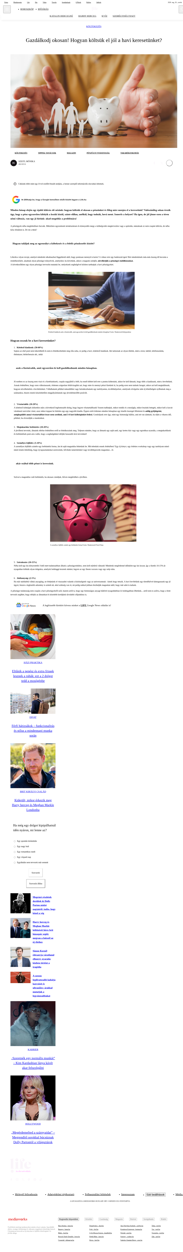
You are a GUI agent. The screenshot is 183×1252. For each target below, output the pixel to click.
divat (32, 717)
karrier (33, 1049)
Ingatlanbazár (66, 2)
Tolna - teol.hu (156, 1226)
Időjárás (43, 9)
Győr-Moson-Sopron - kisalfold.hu (100, 1233)
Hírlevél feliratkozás (26, 1194)
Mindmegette (17, 2)
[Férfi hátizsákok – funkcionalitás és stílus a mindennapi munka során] (32, 701)
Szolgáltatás (148, 1219)
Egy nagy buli (23, 846)
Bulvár (133, 1219)
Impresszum (128, 1194)
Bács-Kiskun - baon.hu (65, 1226)
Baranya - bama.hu (64, 1229)
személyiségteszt (124, 16)
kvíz (104, 16)
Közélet (88, 1219)
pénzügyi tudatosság (98, 153)
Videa (44, 2)
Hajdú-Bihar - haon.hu (96, 1237)
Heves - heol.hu (94, 1240)
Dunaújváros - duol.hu (96, 1226)
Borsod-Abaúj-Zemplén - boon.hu (69, 1237)
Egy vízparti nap (24, 857)
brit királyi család (33, 791)
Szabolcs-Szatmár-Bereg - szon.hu (131, 1240)
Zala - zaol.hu (156, 1237)
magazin (71, 153)
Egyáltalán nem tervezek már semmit (32, 862)
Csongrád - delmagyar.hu (66, 1240)
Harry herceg (87, 16)
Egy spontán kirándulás (27, 841)
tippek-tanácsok (47, 153)
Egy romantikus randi (26, 852)
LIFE (84, 605)
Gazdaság (104, 1219)
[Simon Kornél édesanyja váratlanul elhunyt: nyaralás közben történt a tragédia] (20, 957)
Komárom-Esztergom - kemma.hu (131, 1229)
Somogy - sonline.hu (127, 1237)
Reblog (88, 2)
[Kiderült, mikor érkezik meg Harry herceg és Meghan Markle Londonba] (32, 765)
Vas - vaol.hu (156, 1229)
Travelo (54, 2)
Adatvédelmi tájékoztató (60, 1194)
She (36, 2)
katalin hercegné (61, 16)
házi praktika (33, 662)
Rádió (163, 1219)
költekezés (93, 26)
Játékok (98, 2)
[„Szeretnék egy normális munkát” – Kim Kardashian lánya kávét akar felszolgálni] (32, 1023)
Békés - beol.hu (63, 1233)
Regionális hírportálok (68, 1219)
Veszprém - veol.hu (158, 1233)
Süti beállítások (155, 1194)
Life (28, 2)
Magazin (119, 1219)
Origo (6, 2)
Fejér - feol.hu (93, 1229)
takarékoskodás (129, 153)
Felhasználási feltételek (98, 1194)
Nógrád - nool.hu (125, 1233)
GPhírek (78, 2)
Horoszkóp (27, 9)
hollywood (33, 1124)
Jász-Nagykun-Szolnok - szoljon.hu (131, 1226)
